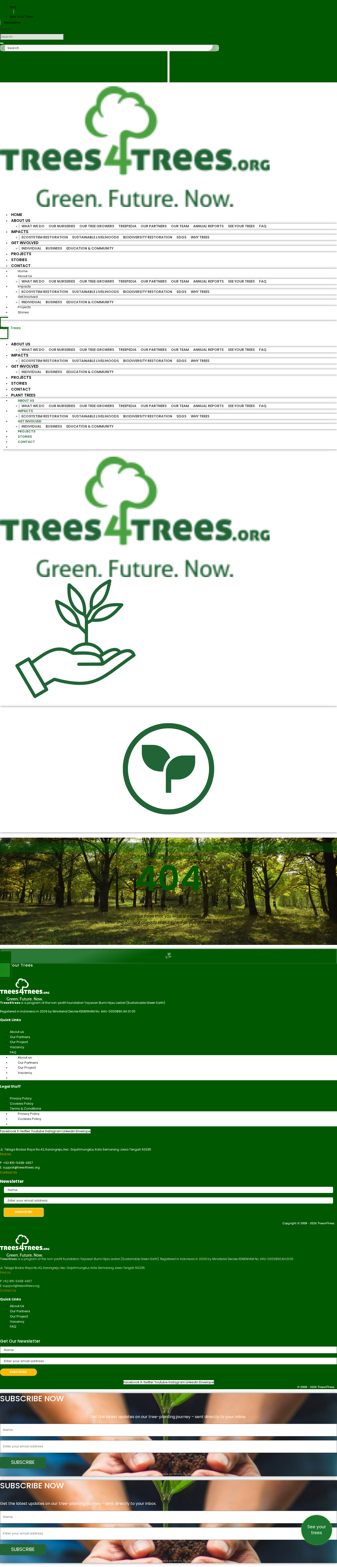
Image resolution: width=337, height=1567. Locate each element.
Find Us (5, 1154)
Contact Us (8, 1172)
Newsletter (12, 22)
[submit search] (217, 48)
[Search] (1, 43)
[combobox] (31, 37)
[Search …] (1, 453)
